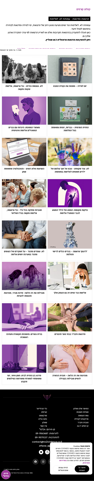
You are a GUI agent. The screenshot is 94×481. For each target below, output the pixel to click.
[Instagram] (43, 462)
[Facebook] (36, 462)
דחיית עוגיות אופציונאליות (63, 468)
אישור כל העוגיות (81, 468)
